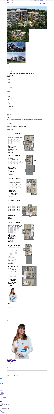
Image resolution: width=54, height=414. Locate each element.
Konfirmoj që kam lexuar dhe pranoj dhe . (15, 375)
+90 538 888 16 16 (10, 307)
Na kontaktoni (2, 387)
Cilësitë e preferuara (35, 0)
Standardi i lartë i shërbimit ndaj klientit (5, 404)
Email (8, 309)
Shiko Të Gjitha (1, 394)
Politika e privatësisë (3, 412)
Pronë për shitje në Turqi (3, 397)
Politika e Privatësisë (22, 375)
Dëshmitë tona (2, 393)
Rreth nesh (2, 392)
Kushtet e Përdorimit (17, 375)
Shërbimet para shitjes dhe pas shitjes (5, 403)
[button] (41, 1)
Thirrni (11, 309)
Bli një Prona (2, 386)
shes (40, 2)
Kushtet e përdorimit (3, 411)
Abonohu (1, 410)
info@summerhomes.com (13, 360)
